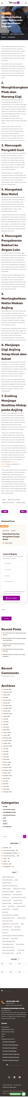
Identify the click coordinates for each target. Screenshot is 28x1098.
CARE (4, 818)
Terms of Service (7, 1085)
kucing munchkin (21, 906)
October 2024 (6, 711)
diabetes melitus (6, 888)
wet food (18, 953)
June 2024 (5, 721)
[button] (26, 3)
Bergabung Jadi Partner (7, 1039)
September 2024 (7, 713)
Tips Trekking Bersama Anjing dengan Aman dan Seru (14, 634)
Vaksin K (3, 1032)
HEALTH (3, 37)
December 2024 (7, 705)
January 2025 (6, 703)
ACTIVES (5, 806)
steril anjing (17, 927)
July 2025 (5, 697)
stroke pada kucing (15, 929)
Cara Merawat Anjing (17, 34)
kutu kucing (5, 912)
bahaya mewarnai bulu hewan (10, 885)
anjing (3, 499)
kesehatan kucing (6, 903)
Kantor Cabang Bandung (11, 1045)
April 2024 (6, 727)
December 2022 (7, 767)
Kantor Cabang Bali (9, 1042)
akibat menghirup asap (8, 877)
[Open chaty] (24, 1094)
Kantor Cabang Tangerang (11, 1054)
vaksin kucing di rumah (8, 953)
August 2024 (6, 716)
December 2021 (7, 792)
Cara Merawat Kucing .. (9, 815)
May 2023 (5, 754)
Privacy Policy (17, 1085)
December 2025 (7, 689)
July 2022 (5, 781)
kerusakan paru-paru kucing (18, 897)
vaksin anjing (14, 938)
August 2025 (6, 695)
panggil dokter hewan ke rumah (10, 924)
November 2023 (7, 740)
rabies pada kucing (7, 927)
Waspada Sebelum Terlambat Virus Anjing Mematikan (14, 655)
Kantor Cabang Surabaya (11, 1060)
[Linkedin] (14, 1077)
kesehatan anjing (20, 502)
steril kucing (5, 929)
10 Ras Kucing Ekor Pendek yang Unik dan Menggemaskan (14, 644)
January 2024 (6, 735)
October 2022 (6, 773)
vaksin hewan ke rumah (8, 947)
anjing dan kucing (6, 883)
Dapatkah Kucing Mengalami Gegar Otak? (11, 536)
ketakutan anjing (18, 903)
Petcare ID (4, 34)
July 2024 (5, 719)
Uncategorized (7, 826)
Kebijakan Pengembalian (9, 1087)
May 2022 (5, 783)
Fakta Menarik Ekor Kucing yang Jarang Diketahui (13, 650)
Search (3, 609)
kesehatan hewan (17, 900)
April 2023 (6, 757)
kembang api (5, 897)
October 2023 (6, 743)
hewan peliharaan (17, 894)
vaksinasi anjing (20, 944)
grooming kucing (6, 894)
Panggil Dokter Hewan (7, 1029)
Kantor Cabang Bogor (10, 1051)
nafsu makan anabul (7, 921)
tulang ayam (5, 938)
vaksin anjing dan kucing (8, 941)
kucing (4, 906)
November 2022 (7, 770)
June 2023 (5, 751)
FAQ (2, 1036)
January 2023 (6, 765)
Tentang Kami (5, 1027)
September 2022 (7, 775)
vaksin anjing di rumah (7, 944)
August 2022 (6, 778)
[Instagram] (9, 1077)
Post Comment (12, 598)
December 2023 (7, 738)
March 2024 (6, 730)
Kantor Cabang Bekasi (10, 1048)
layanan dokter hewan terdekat (10, 915)
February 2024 (7, 732)
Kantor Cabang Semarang (11, 1057)
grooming (18, 891)
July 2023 (5, 748)
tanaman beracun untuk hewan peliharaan (13, 935)
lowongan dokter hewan (8, 918)
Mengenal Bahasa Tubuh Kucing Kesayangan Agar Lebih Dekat (14, 639)
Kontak (3, 1034)
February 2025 (7, 700)
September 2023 (7, 746)
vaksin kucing (20, 950)
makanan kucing (21, 918)
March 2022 (6, 789)
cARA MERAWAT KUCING (9, 812)
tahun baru (5, 932)
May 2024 (5, 724)
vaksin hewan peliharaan (8, 950)
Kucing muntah (6, 909)
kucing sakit (15, 909)
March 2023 (6, 759)
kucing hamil (11, 906)
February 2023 (7, 762)
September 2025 (7, 692)
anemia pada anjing (7, 880)
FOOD (4, 821)
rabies (22, 924)
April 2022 (6, 786)
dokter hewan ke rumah (14, 499)
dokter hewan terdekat (8, 502)
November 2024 (7, 708)
